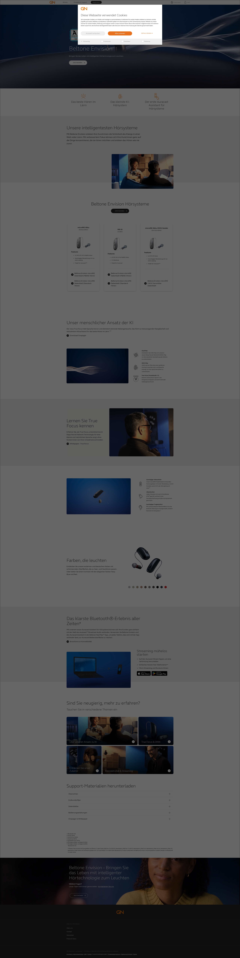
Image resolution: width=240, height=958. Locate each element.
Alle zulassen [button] (120, 33)
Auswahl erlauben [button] (93, 33)
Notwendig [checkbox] (86, 41)
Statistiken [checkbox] (127, 41)
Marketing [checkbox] (147, 41)
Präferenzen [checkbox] (107, 41)
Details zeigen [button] (146, 33)
